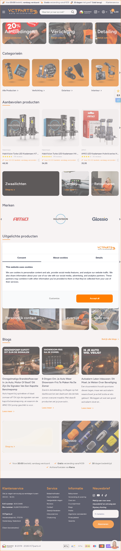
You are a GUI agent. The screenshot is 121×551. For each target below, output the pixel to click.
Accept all (94, 298)
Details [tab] (99, 257)
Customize (54, 298)
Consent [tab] (21, 257)
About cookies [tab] (60, 257)
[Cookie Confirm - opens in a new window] (106, 248)
